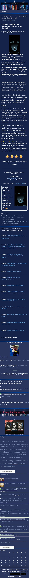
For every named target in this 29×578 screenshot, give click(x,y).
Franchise (9, 446)
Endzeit (26, 444)
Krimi (2, 452)
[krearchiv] (14, 4)
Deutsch (2, 444)
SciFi (4, 215)
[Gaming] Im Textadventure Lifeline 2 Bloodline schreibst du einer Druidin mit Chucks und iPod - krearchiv (13, 237)
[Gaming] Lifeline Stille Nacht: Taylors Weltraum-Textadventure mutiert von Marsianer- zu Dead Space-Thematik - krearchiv (13, 246)
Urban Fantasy (6, 460)
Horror (7, 449)
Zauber (13, 463)
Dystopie (17, 444)
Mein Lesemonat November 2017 (11, 478)
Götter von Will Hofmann (19, 533)
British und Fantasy (23, 360)
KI (24, 449)
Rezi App (23, 183)
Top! (22, 457)
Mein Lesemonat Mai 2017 (20, 494)
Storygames (6, 213)
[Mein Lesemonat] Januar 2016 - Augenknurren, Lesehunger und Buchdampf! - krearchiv (12, 255)
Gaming (15, 447)
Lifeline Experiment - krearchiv (14, 271)
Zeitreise (18, 463)
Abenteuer (3, 441)
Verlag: (4, 193)
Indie (19, 449)
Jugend (21, 449)
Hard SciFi (25, 447)
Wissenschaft (5, 463)
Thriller (19, 457)
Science (7, 360)
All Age (9, 441)
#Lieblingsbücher (14, 419)
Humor (11, 449)
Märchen (2, 454)
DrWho (11, 444)
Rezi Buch (17, 183)
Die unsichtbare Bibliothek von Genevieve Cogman (15, 483)
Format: (4, 200)
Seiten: (4, 203)
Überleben (16, 215)
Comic (24, 441)
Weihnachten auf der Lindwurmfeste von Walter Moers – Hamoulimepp (14, 529)
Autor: (4, 188)
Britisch (13, 441)
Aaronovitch (21, 365)
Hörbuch (16, 449)
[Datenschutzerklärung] (14, 576)
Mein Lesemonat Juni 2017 (21, 537)
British (18, 441)
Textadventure (9, 215)
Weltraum (21, 215)
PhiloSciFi (8, 455)
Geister (19, 446)
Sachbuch (22, 454)
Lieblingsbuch (22, 452)
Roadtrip (17, 454)
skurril (6, 457)
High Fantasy (2, 449)
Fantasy (3, 447)
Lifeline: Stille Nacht (12, 178)
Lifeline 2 (13, 179)
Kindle (26, 449)
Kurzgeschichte (8, 452)
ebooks (22, 444)
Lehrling (15, 452)
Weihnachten (17, 460)
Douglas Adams (9, 366)
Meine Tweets (3, 416)
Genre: (4, 190)
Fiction (14, 360)
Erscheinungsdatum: (7, 197)
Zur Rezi (20, 389)
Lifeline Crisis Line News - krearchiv (15, 285)
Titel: (3, 187)
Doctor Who (7, 444)
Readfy (14, 454)
